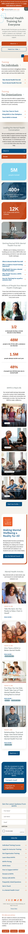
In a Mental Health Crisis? (10, 890)
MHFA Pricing (7, 861)
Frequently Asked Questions (11, 882)
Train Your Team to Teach (10, 111)
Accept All (5, 931)
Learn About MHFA (8, 857)
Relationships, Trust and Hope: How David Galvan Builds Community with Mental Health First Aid (13, 735)
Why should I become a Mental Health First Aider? (12, 270)
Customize (14, 931)
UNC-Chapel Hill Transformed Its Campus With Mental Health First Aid (13, 467)
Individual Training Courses (11, 845)
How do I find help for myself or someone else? (12, 279)
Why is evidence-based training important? (12, 265)
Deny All (21, 931)
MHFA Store (6, 866)
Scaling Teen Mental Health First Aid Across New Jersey (12, 419)
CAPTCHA (4, 826)
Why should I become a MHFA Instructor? (11, 274)
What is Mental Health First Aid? (12, 261)
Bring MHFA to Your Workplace (12, 114)
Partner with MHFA (8, 878)
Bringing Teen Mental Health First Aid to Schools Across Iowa (12, 491)
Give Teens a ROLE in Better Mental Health (12, 649)
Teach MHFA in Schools (9, 117)
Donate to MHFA (8, 874)
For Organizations (12, 94)
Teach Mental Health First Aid (11, 83)
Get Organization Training (10, 853)
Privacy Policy (14, 908)
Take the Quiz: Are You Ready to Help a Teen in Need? (13, 611)
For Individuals (10, 65)
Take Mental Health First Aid (11, 80)
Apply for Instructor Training (11, 849)
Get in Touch (6, 886)
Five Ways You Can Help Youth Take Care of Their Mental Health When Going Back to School (13, 691)
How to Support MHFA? (10, 870)
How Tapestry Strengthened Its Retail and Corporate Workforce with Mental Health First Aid (13, 442)
